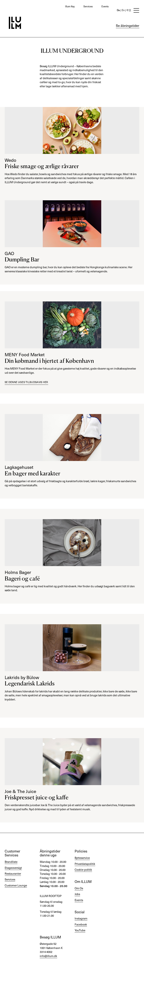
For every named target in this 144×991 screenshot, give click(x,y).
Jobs (77, 894)
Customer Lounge (16, 885)
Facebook (81, 924)
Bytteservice (82, 858)
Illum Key (70, 6)
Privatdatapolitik (85, 864)
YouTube (80, 930)
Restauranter (13, 873)
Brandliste (11, 862)
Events (105, 6)
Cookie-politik (83, 870)
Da (118, 10)
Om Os (79, 888)
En (122, 10)
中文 (128, 10)
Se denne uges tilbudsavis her (26, 382)
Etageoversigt (13, 868)
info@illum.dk (48, 956)
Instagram (81, 918)
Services (88, 6)
